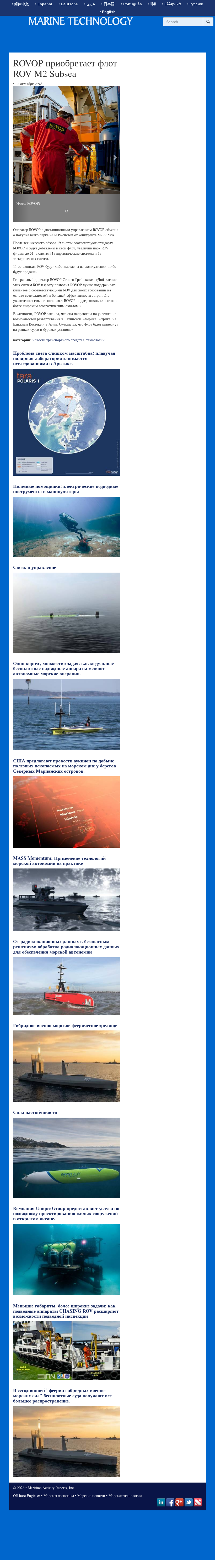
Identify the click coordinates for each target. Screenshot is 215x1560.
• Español (43, 4)
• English (108, 12)
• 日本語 (108, 4)
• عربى (89, 4)
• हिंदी (152, 4)
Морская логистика (59, 1495)
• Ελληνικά (171, 4)
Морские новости (91, 1495)
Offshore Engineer (26, 1495)
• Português (131, 4)
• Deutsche (68, 4)
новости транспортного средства (58, 339)
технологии (95, 339)
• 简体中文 (20, 4)
